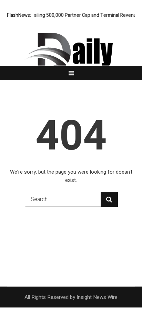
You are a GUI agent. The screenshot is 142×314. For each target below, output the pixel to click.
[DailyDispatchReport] (71, 54)
